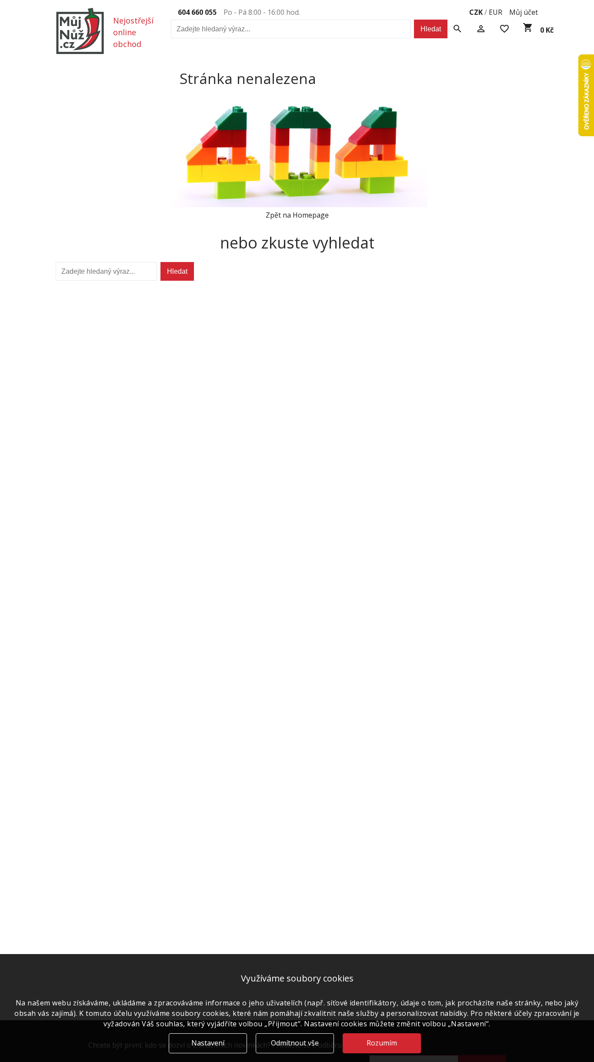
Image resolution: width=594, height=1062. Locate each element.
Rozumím (382, 1043)
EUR (495, 12)
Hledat (430, 29)
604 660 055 (197, 12)
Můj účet (523, 12)
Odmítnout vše (295, 1043)
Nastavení (207, 1043)
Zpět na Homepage (297, 215)
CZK (476, 12)
